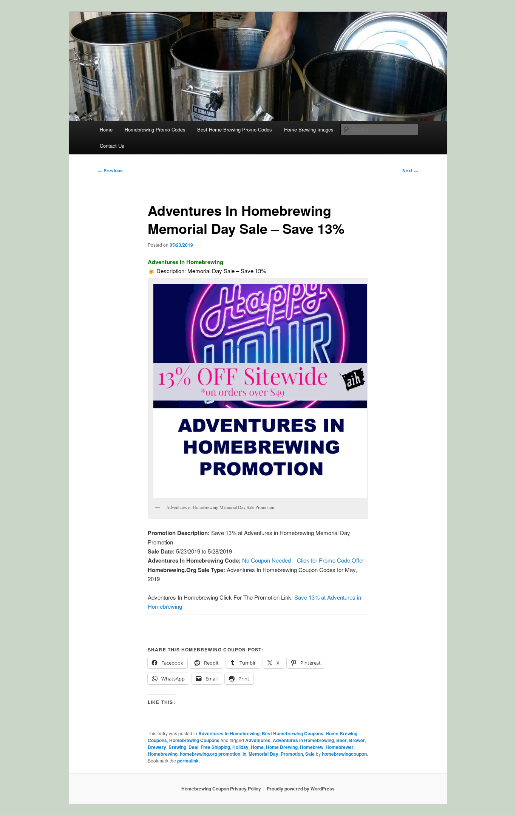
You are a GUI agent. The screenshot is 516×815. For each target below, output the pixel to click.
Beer (341, 740)
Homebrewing (163, 753)
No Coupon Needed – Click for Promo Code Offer (304, 560)
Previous (110, 170)
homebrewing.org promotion (210, 753)
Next (410, 170)
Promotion (292, 753)
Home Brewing (282, 747)
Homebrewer (340, 747)
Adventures (257, 740)
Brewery (157, 747)
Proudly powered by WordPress (301, 788)
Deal (193, 747)
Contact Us (112, 145)
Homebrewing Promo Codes (155, 129)
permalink (188, 760)
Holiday (240, 747)
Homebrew (311, 747)
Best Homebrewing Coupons (292, 733)
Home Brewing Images (309, 129)
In (244, 753)
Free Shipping (215, 747)
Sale (310, 753)
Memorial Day (263, 753)
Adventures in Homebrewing (229, 733)
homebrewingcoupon (344, 753)
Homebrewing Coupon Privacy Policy (221, 788)
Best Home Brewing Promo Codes (234, 129)
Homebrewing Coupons (194, 740)
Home (106, 129)
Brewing (177, 747)
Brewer (357, 740)
